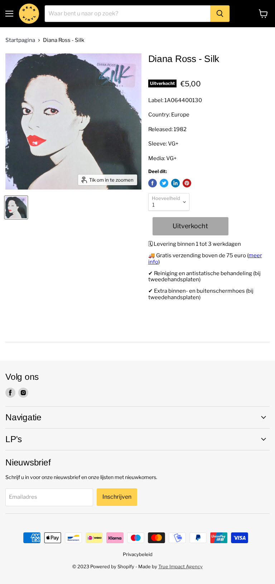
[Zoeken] (220, 13)
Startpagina (20, 40)
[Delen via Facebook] (152, 183)
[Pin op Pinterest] (187, 183)
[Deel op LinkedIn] (175, 183)
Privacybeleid (138, 554)
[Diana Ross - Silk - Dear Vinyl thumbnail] (16, 207)
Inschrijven (116, 496)
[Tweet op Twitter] (164, 183)
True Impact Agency (180, 566)
